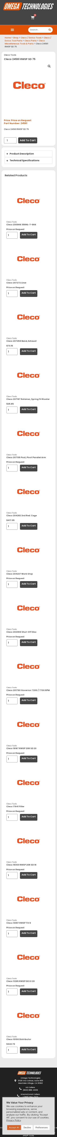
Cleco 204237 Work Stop (19, 573)
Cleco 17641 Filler (15, 806)
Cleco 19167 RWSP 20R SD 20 (21, 748)
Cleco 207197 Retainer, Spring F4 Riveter (28, 399)
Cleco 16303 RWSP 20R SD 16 (21, 864)
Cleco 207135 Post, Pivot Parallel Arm (26, 457)
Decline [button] (27, 1127)
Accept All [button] (14, 1127)
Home (8, 37)
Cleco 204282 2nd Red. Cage (21, 515)
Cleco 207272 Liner (16, 282)
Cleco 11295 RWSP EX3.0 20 (20, 981)
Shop (16, 37)
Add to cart (28, 140)
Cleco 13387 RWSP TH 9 (18, 923)
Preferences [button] (41, 1127)
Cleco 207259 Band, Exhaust (21, 341)
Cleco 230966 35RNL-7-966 (21, 224)
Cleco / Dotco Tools (31, 37)
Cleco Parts (31, 40)
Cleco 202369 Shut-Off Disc (21, 632)
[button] (12, 29)
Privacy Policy (13, 1120)
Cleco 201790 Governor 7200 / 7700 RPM (28, 690)
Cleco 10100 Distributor (18, 1039)
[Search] (50, 30)
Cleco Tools (10, 55)
